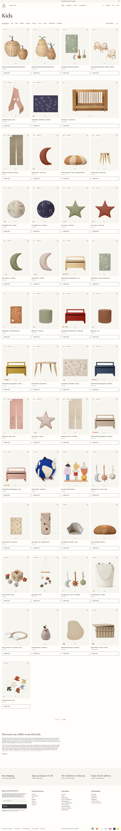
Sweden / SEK (60, 421)
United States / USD (60, 413)
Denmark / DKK (60, 418)
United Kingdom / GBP (60, 415)
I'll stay (61, 426)
